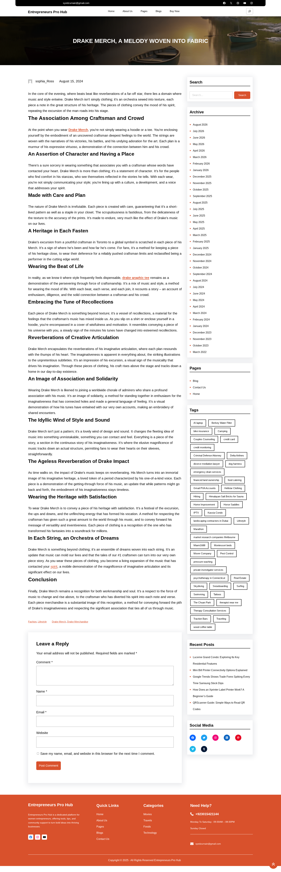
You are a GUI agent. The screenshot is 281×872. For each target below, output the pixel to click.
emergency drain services (207, 472)
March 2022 (200, 352)
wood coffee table (203, 627)
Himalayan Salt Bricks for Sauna (226, 496)
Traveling (221, 618)
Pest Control (226, 553)
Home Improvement (204, 504)
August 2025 (200, 202)
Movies (147, 814)
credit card (229, 439)
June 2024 (199, 293)
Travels (147, 820)
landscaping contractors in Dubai (211, 520)
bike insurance (201, 431)
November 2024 (202, 261)
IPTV (196, 512)
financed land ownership (206, 480)
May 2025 (198, 222)
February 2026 (201, 163)
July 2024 (198, 287)
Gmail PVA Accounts (205, 488)
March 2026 (200, 157)
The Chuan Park (202, 602)
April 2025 (199, 228)
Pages (100, 826)
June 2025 (199, 215)
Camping (222, 431)
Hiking (197, 496)
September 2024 (202, 274)
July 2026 (198, 131)
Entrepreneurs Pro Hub (47, 12)
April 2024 (199, 306)
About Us (101, 820)
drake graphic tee (135, 278)
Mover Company (202, 553)
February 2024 (201, 319)
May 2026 (198, 144)
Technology (150, 832)
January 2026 (201, 170)
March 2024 (200, 313)
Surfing (240, 586)
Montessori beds (223, 545)
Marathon (199, 529)
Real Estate (240, 578)
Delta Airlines (237, 455)
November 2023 (202, 339)
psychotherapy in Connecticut (209, 578)
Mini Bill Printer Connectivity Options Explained (220, 670)
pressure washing (203, 561)
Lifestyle (42, 621)
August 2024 (200, 280)
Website (42, 733)
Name (41, 691)
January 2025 (201, 248)
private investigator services (208, 569)
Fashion (32, 621)
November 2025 (202, 183)
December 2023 (202, 332)
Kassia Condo (215, 512)
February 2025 (201, 241)
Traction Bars (201, 618)
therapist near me (229, 602)
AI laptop (198, 422)
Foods (147, 826)
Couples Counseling (204, 439)
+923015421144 (207, 814)
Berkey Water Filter (222, 422)
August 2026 (200, 124)
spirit (54, 566)
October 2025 (200, 189)
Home (196, 394)
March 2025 (200, 235)
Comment (44, 662)
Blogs (99, 832)
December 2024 (202, 254)
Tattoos (217, 594)
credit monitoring (202, 447)
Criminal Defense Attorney (207, 455)
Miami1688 (199, 545)
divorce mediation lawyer (207, 463)
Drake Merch (78, 130)
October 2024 (200, 267)
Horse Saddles (231, 504)
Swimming (199, 594)
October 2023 (200, 345)
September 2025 (202, 196)
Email (41, 712)
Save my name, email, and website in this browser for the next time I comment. (97, 753)
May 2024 (198, 300)
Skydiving (199, 586)
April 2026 (199, 150)
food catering (234, 480)
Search (242, 95)
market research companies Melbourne (214, 537)
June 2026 (199, 137)
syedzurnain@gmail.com (76, 3)
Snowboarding (220, 586)
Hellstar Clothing (233, 488)
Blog (195, 381)
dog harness (235, 463)
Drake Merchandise (77, 621)
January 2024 (201, 326)
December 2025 (202, 176)
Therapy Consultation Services (210, 610)
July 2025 (198, 209)
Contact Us (199, 387)
